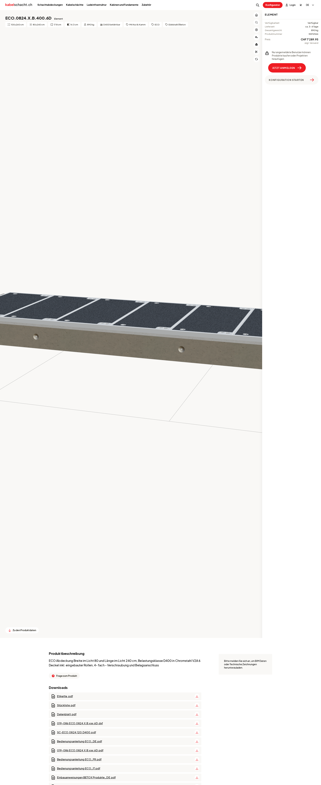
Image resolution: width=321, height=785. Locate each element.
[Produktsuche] (257, 5)
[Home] (18, 5)
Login (293, 4)
